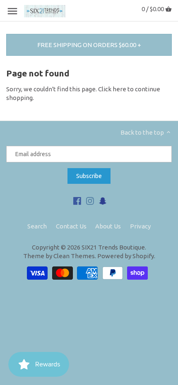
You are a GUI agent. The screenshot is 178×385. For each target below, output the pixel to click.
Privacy (140, 226)
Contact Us (71, 226)
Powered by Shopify (125, 255)
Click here (112, 89)
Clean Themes (74, 255)
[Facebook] (77, 200)
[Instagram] (90, 200)
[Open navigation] (12, 11)
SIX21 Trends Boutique (113, 247)
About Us (108, 226)
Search (37, 226)
